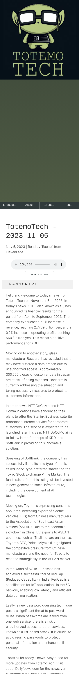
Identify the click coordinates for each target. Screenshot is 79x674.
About (29, 205)
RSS (69, 205)
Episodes (9, 205)
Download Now (39, 275)
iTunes (49, 205)
